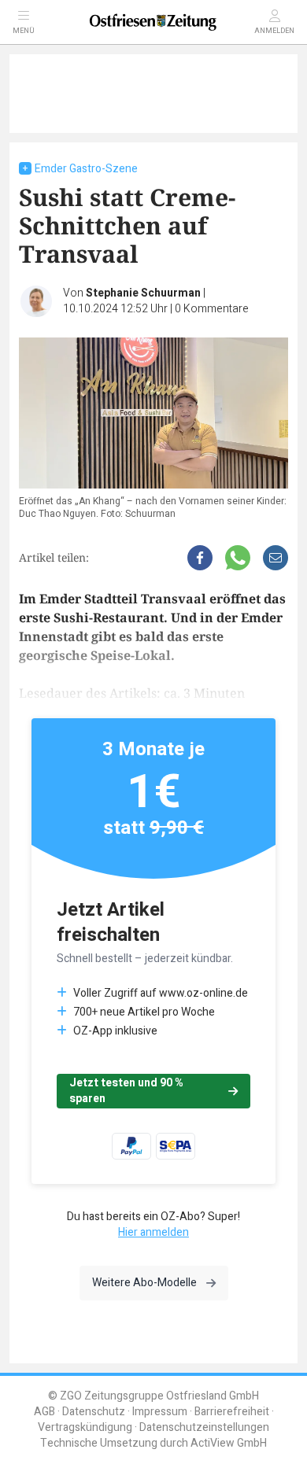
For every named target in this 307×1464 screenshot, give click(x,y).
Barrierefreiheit (231, 1411)
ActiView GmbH (228, 1443)
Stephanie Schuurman (143, 293)
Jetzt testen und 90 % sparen (126, 1091)
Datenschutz (93, 1411)
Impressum (159, 1411)
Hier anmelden (153, 1232)
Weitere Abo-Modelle (144, 1282)
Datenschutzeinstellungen (204, 1427)
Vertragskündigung (85, 1427)
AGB (44, 1411)
